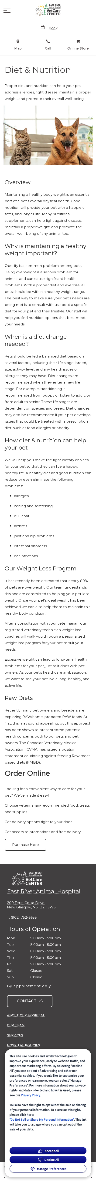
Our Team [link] (15, 1025)
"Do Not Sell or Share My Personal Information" (42, 1119)
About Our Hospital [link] (26, 1015)
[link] (48, 9)
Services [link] (15, 1035)
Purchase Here (25, 844)
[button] (6, 11)
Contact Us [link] (30, 1001)
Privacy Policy (30, 1095)
